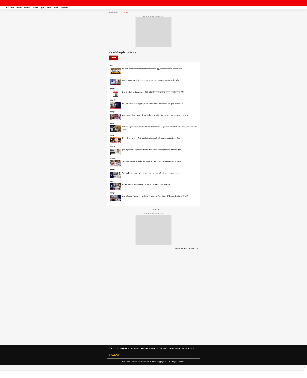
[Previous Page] (146, 209)
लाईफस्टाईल (64, 8)
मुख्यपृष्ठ (111, 12)
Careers (135, 348)
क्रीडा (42, 8)
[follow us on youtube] (186, 355)
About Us (113, 348)
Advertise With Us (149, 348)
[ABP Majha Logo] (8, 2)
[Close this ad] (305, 369)
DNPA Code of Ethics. (148, 362)
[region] (153, 374)
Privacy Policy (189, 348)
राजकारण (27, 8)
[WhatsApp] (303, 2)
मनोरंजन (35, 8)
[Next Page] (160, 209)
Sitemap (164, 348)
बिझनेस (49, 8)
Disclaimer (174, 348)
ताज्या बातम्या (10, 8)
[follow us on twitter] (176, 355)
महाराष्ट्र (19, 8)
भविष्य (56, 8)
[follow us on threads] (182, 355)
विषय (116, 12)
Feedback (124, 348)
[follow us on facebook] (179, 355)
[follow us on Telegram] (192, 355)
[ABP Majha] (2, 7)
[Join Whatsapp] (196, 355)
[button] (305, 7)
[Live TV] (299, 2)
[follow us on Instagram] (189, 355)
